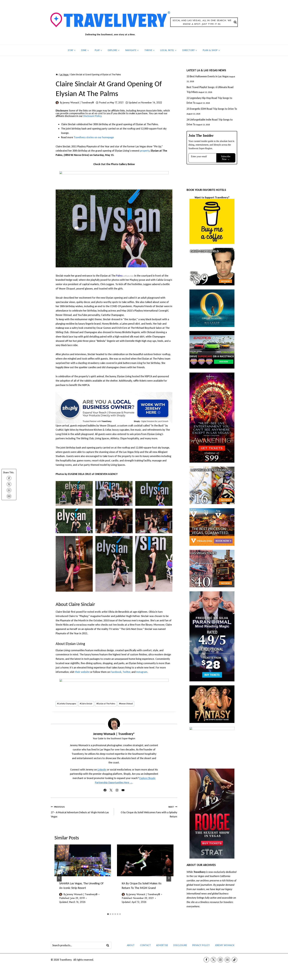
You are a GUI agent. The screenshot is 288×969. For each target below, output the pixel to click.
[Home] (57, 74)
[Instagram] (220, 959)
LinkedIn (102, 769)
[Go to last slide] (59, 878)
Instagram (141, 672)
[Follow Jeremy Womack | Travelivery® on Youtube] (123, 790)
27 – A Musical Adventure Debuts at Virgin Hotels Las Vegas (80, 811)
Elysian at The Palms (105, 703)
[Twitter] (213, 959)
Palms (119, 275)
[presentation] (82, 860)
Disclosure (180, 945)
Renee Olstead (126, 703)
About (131, 945)
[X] (9, 484)
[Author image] (57, 102)
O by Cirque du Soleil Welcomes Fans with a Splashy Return (149, 811)
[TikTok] (234, 959)
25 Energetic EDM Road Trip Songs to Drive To (212, 108)
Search (108, 945)
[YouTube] (227, 959)
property (145, 150)
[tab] (108, 914)
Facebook (116, 672)
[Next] (168, 878)
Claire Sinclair (86, 703)
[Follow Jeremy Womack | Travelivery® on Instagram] (117, 790)
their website (82, 672)
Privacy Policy (201, 945)
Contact (145, 945)
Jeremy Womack (224, 945)
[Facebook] (9, 478)
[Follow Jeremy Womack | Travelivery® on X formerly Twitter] (111, 790)
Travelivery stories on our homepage (94, 137)
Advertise (162, 945)
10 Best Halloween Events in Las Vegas (208, 76)
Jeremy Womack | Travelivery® (78, 102)
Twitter (126, 672)
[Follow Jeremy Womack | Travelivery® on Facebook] (105, 790)
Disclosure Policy (92, 116)
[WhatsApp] (9, 490)
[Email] (9, 496)
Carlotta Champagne (66, 703)
